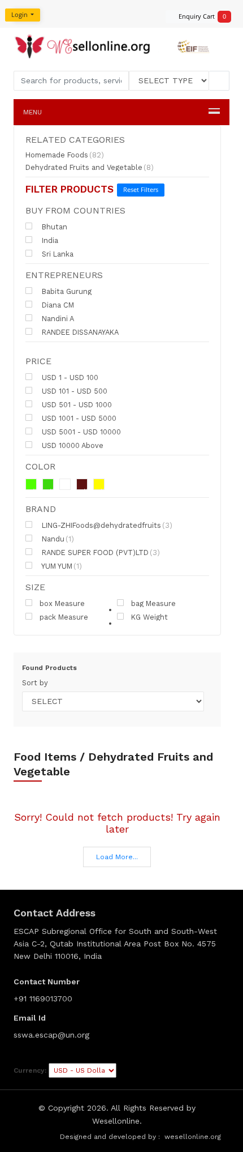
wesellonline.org (192, 1137)
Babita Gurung (66, 291)
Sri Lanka (56, 254)
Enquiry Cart (199, 16)
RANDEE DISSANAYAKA (79, 332)
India (49, 240)
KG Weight (149, 617)
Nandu (57, 539)
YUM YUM (61, 566)
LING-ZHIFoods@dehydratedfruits (106, 525)
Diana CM (57, 305)
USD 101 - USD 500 (73, 391)
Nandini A (57, 318)
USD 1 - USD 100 (69, 377)
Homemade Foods (64, 155)
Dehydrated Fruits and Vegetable (89, 167)
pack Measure (64, 617)
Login (20, 14)
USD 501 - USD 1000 (76, 404)
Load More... (117, 857)
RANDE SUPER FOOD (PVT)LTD (100, 552)
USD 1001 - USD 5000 (78, 418)
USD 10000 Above (71, 445)
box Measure (62, 603)
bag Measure (153, 603)
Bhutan (53, 227)
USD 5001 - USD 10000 (80, 432)
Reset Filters (140, 189)
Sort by (35, 683)
